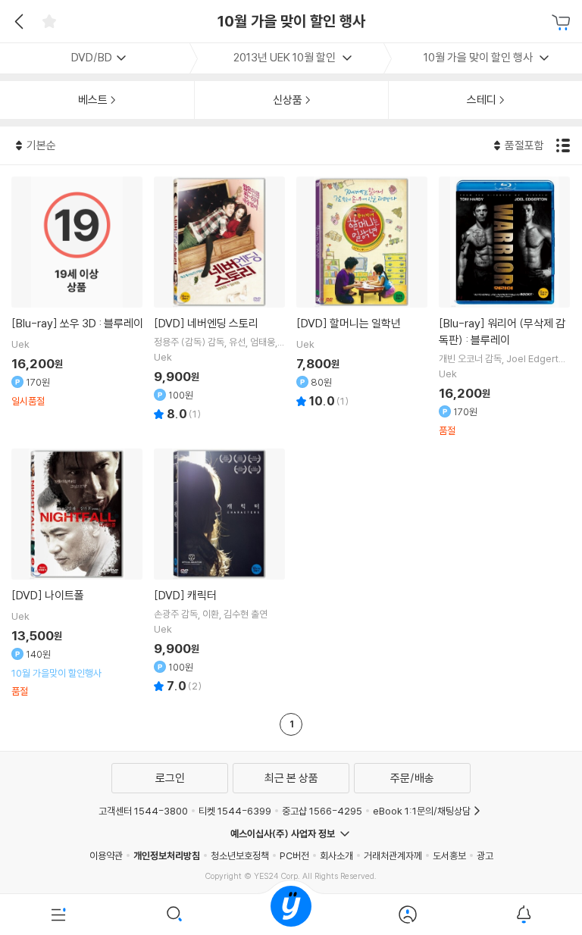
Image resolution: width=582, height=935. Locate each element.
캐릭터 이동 (220, 573)
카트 (563, 23)
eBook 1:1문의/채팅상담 (422, 811)
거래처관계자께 (393, 855)
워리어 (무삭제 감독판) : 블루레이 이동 (505, 307)
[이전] (17, 21)
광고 (485, 855)
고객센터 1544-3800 (143, 811)
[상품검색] (175, 914)
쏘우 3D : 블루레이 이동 (77, 292)
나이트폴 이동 (77, 573)
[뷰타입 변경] (565, 145)
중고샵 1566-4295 (322, 811)
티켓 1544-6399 (235, 811)
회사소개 (336, 855)
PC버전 (294, 855)
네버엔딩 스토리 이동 (220, 301)
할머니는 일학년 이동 (362, 294)
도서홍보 (449, 855)
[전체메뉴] (58, 914)
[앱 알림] (523, 914)
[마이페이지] (408, 914)
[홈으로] (291, 914)
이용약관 (106, 855)
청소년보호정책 (240, 855)
